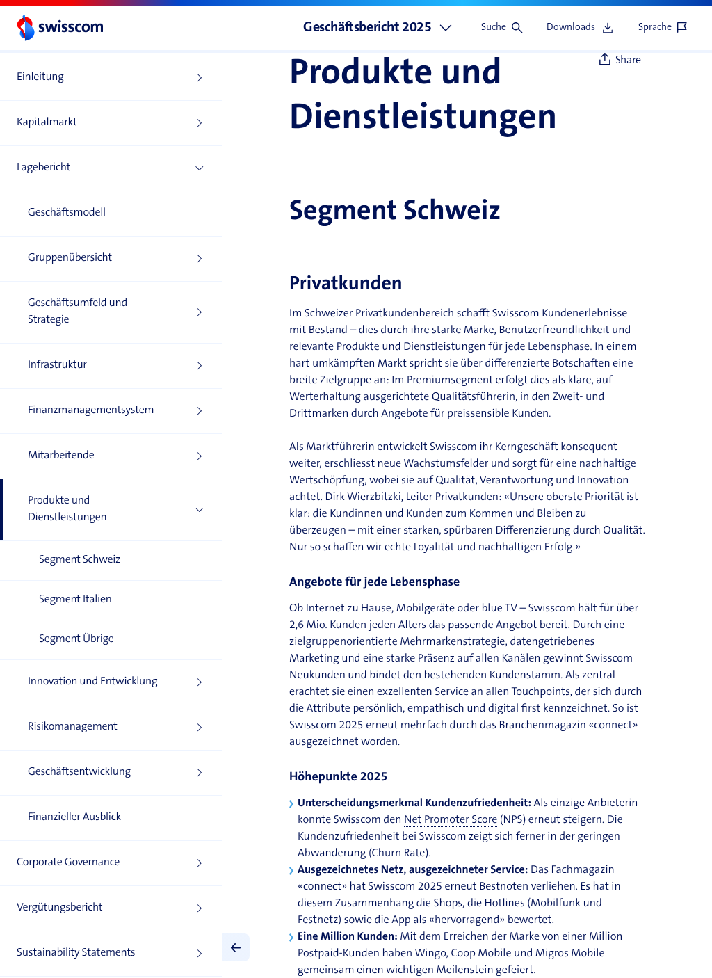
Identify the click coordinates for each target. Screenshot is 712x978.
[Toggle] (236, 947)
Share (628, 60)
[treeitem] (111, 78)
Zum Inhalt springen (104, 7)
